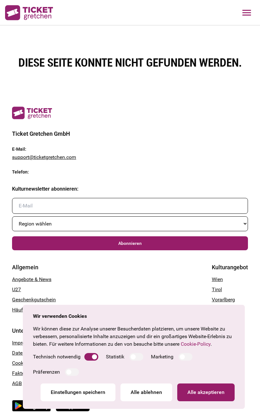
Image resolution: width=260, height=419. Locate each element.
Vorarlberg (223, 300)
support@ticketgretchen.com (44, 157)
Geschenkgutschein (34, 300)
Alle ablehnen (146, 392)
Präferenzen (46, 372)
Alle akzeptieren (205, 392)
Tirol (217, 289)
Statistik (115, 357)
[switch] (91, 357)
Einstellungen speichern (78, 392)
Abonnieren (130, 243)
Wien (217, 279)
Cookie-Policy (196, 344)
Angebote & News (31, 279)
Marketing (162, 357)
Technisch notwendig (57, 357)
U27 (16, 289)
